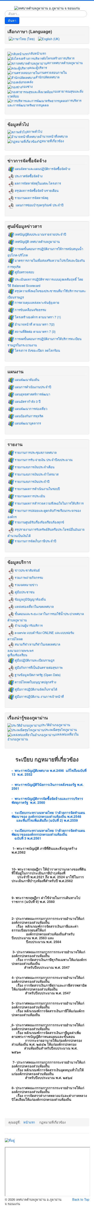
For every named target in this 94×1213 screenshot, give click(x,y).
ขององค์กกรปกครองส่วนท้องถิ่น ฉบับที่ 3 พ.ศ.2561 (40, 836)
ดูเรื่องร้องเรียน (17, 655)
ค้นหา (12, 20)
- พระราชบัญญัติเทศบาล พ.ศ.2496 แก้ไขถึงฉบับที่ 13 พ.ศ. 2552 (49, 772)
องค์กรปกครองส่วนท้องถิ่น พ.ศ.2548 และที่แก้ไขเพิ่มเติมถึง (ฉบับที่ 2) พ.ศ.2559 (46, 818)
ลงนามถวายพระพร (20, 650)
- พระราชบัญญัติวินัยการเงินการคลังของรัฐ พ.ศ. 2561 (47, 786)
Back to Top (80, 1199)
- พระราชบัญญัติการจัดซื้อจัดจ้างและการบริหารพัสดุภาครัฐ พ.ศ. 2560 (47, 800)
